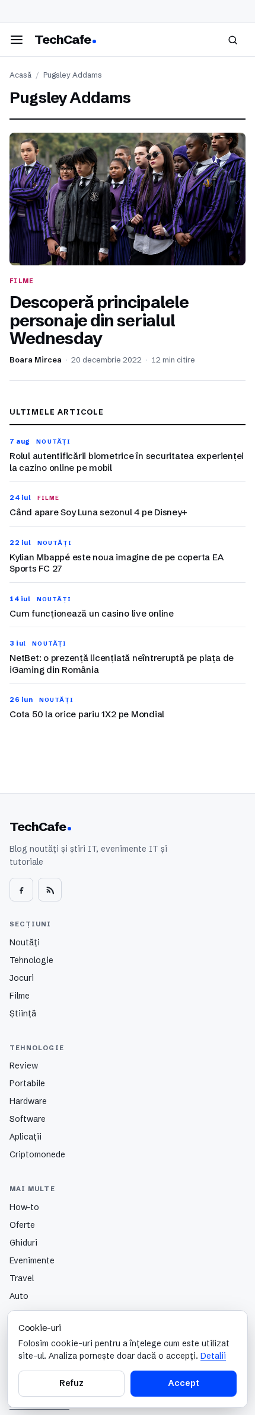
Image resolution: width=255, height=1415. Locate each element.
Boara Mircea (35, 359)
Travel (21, 1278)
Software (27, 1119)
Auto (18, 1296)
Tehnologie (31, 960)
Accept (183, 1383)
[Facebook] (21, 889)
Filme (19, 995)
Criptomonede (37, 1154)
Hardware (28, 1101)
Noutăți (24, 942)
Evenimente (32, 1260)
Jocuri (21, 978)
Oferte (22, 1225)
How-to (24, 1207)
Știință (22, 1013)
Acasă (20, 74)
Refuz (71, 1383)
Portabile (27, 1083)
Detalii (213, 1355)
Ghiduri (23, 1242)
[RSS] (50, 889)
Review (23, 1065)
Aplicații (25, 1136)
